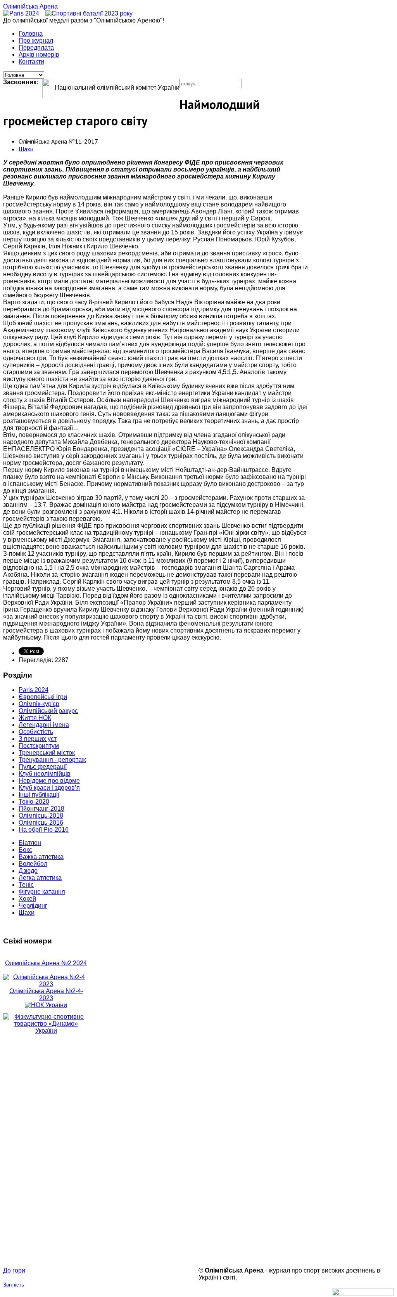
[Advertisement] (46, 1150)
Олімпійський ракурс (48, 710)
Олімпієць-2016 (41, 822)
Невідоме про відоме (49, 780)
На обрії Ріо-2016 (44, 829)
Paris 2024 (33, 690)
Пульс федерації (43, 766)
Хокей (27, 898)
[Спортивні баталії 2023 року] (89, 13)
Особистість (36, 731)
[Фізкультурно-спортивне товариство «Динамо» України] (46, 1023)
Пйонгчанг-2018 (41, 808)
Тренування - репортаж (52, 759)
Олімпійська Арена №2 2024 (46, 963)
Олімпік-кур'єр (39, 704)
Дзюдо (28, 870)
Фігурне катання (42, 891)
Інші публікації (39, 794)
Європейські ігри (43, 697)
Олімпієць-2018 (41, 815)
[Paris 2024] (21, 13)
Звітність (13, 1285)
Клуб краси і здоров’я (49, 787)
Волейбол (33, 863)
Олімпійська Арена (30, 6)
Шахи (26, 149)
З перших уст (38, 738)
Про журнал (36, 40)
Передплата (36, 47)
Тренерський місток (47, 752)
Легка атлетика (40, 877)
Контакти (31, 61)
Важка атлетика (41, 856)
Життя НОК (35, 717)
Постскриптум (39, 745)
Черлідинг (33, 905)
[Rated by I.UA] (363, 1293)
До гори (14, 1270)
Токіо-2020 (34, 801)
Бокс (25, 849)
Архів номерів (39, 54)
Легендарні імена (44, 724)
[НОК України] (46, 1005)
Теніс (26, 884)
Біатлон (30, 842)
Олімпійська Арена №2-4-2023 (46, 994)
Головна (31, 33)
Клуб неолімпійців (45, 773)
